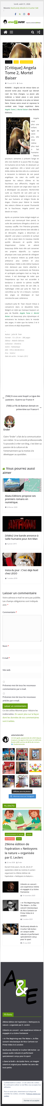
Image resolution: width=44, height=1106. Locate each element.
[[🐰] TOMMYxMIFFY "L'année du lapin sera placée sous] (9, 768)
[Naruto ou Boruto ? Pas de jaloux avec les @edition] (35, 781)
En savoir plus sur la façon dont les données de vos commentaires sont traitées (21, 718)
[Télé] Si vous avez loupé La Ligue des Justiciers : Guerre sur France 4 (23, 398)
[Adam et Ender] (5, 32)
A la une (8, 62)
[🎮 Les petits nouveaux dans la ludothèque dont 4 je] (9, 781)
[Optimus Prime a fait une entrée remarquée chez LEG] (22, 768)
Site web (6, 670)
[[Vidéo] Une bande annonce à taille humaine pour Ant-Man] (22, 518)
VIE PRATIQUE (10, 839)
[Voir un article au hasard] (38, 32)
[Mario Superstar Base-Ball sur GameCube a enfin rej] (35, 754)
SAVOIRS (29, 834)
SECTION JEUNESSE (26, 62)
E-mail (6, 658)
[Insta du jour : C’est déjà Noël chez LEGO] (22, 554)
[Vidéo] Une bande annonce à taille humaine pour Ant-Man (21, 537)
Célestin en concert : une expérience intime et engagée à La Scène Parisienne (29, 888)
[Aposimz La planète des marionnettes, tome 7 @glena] (22, 781)
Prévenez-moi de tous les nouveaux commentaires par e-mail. (19, 687)
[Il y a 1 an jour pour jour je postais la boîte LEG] (22, 754)
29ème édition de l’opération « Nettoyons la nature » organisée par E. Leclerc (21, 850)
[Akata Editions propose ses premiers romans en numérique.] (22, 480)
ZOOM (19, 839)
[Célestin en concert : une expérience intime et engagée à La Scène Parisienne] (10, 889)
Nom (6, 646)
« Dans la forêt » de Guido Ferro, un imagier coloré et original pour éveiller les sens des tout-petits (21, 1064)
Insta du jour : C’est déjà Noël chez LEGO (21, 571)
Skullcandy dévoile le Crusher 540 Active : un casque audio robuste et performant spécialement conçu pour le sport (29, 933)
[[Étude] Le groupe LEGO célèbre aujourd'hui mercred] (35, 768)
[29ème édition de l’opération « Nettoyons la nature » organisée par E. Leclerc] (22, 820)
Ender (21, 83)
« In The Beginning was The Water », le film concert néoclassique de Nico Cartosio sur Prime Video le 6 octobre (29, 909)
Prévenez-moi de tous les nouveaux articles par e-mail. (19, 699)
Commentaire (10, 612)
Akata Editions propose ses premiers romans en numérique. (20, 499)
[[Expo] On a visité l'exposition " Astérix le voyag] (9, 754)
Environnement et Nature (14, 834)
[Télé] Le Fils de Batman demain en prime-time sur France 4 (22, 407)
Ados (16, 62)
